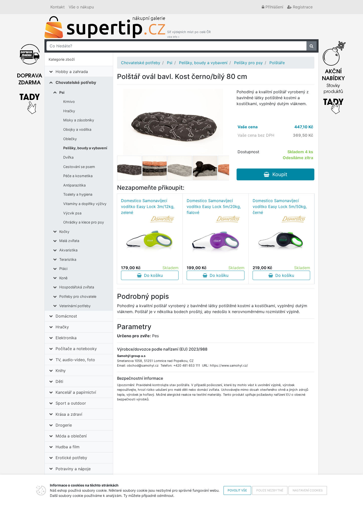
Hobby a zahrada (72, 71)
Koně (63, 278)
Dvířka (68, 157)
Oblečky (70, 139)
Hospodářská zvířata (76, 287)
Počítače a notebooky (76, 348)
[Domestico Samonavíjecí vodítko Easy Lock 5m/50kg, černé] (281, 240)
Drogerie (64, 425)
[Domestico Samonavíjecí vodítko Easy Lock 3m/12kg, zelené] (150, 240)
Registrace (302, 6)
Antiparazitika (74, 185)
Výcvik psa (72, 213)
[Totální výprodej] (333, 76)
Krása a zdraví (69, 414)
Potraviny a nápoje (73, 468)
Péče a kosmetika (78, 176)
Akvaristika (68, 250)
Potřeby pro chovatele (77, 296)
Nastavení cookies (308, 490)
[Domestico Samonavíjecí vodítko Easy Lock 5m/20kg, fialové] (215, 240)
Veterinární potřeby (75, 306)
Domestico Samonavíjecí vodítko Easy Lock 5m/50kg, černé (280, 206)
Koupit (278, 174)
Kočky (64, 231)
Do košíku (152, 275)
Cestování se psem (79, 167)
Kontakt (57, 6)
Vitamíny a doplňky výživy (84, 204)
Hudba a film (68, 446)
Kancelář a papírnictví (76, 392)
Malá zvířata (69, 241)
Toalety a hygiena (77, 194)
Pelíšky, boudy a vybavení (85, 148)
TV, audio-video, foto (75, 359)
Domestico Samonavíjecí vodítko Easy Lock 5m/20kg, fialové (214, 206)
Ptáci (63, 268)
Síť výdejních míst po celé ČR (189, 34)
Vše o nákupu (81, 6)
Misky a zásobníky (78, 120)
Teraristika (67, 259)
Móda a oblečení (71, 435)
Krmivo (69, 101)
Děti (59, 381)
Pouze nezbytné (269, 490)
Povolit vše (237, 490)
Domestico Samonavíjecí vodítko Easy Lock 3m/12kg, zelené (147, 206)
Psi (61, 92)
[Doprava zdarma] (29, 76)
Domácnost (66, 316)
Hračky (69, 111)
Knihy (61, 370)
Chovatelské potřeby (76, 82)
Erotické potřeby (71, 457)
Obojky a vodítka (77, 129)
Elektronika (66, 337)
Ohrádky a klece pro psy (83, 222)
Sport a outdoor (71, 403)
